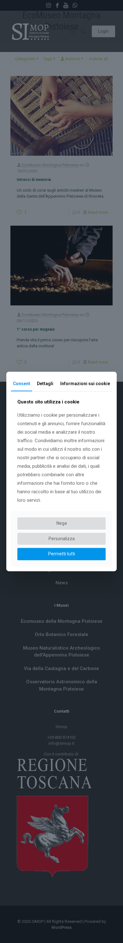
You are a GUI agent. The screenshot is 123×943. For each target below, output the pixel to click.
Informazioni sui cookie (85, 383)
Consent (21, 383)
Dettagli (45, 383)
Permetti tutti (61, 554)
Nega (61, 523)
